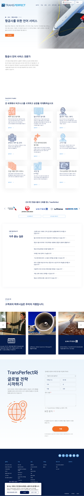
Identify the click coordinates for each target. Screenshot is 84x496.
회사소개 (58, 461)
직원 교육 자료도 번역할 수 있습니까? (44, 273)
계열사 (77, 2)
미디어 (6, 471)
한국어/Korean (68, 2)
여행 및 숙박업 (14, 17)
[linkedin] (74, 455)
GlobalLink (20, 480)
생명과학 (32, 464)
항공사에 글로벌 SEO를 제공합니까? (44, 249)
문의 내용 (47, 392)
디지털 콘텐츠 (7, 469)
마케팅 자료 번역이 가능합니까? (43, 253)
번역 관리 (19, 464)
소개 (49, 5)
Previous (5, 208)
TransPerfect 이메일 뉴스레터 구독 (57, 408)
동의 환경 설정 (13, 481)
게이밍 (32, 477)
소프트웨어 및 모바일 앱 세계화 (22, 470)
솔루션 (37, 5)
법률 (31, 469)
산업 (45, 5)
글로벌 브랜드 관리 (8, 473)
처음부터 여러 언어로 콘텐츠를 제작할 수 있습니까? (48, 269)
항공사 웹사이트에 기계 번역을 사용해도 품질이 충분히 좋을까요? (52, 242)
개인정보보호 (66, 493)
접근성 (78, 493)
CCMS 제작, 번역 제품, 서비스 (22, 477)
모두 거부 (34, 492)
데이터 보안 (20, 474)
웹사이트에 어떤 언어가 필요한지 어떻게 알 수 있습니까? (49, 238)
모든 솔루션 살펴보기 (8, 477)
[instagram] (70, 455)
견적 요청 (54, 5)
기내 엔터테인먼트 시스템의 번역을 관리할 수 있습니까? (49, 258)
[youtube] (66, 455)
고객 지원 (6, 475)
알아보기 (10, 127)
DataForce (19, 482)
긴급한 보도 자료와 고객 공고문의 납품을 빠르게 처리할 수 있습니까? (50, 232)
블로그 (59, 5)
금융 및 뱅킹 (33, 475)
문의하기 (70, 461)
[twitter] (63, 455)
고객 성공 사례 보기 (54, 216)
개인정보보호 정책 (12, 492)
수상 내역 (57, 469)
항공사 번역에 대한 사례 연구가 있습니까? (45, 278)
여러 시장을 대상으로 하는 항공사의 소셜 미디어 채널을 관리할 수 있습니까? (52, 263)
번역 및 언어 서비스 (8, 464)
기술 (42, 5)
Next (79, 208)
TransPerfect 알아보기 (60, 464)
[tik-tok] (77, 455)
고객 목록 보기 (30, 216)
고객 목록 (44, 464)
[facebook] (59, 455)
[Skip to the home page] (13, 5)
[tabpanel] (42, 24)
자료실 (64, 5)
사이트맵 (72, 493)
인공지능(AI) (20, 472)
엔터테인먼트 (33, 479)
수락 (24, 492)
